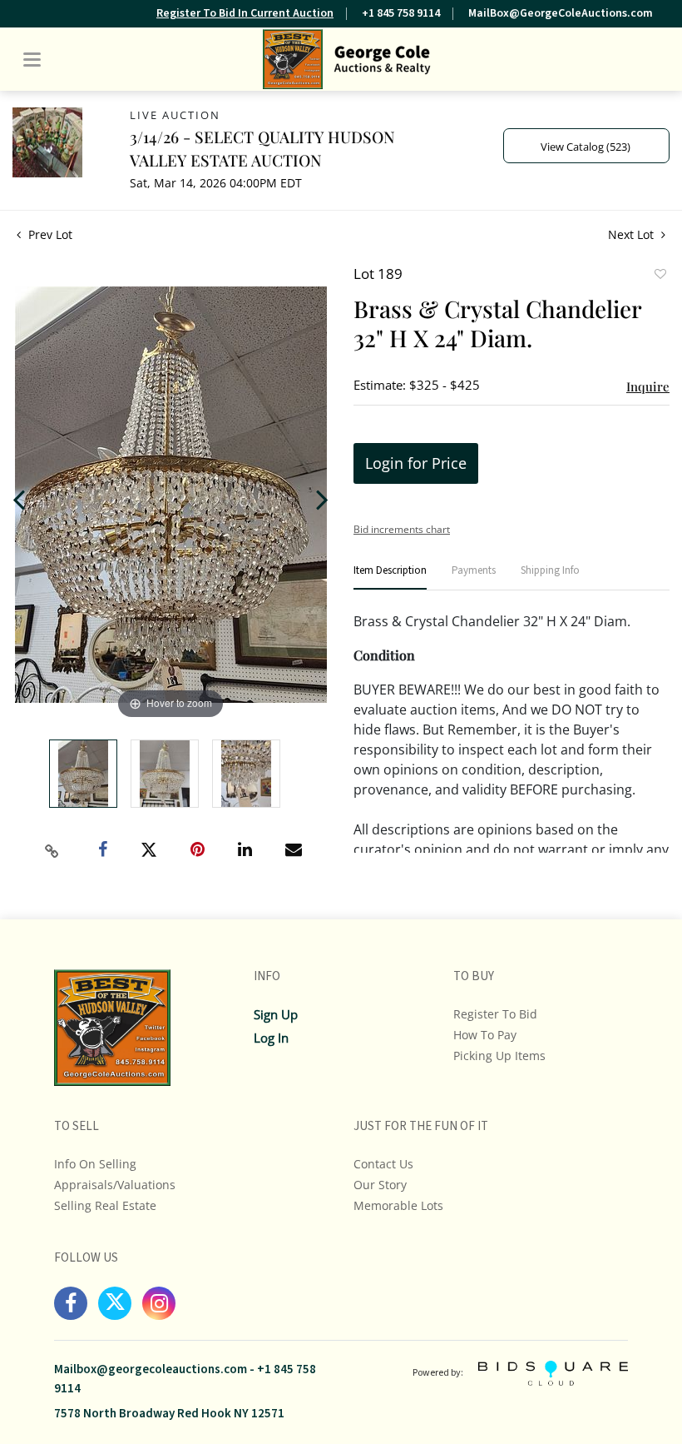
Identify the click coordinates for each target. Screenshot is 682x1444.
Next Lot (632, 234)
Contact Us (383, 1164)
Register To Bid (495, 1014)
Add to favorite (660, 276)
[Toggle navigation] (32, 59)
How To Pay (484, 1035)
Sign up (276, 1014)
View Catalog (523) (585, 146)
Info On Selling (95, 1164)
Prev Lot (48, 234)
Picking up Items (499, 1055)
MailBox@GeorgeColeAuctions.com (560, 13)
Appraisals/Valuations (114, 1185)
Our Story (380, 1185)
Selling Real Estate (105, 1205)
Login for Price (416, 463)
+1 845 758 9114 (401, 13)
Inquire (648, 386)
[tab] (390, 577)
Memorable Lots (398, 1205)
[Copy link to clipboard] (52, 851)
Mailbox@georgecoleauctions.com (150, 1369)
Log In (271, 1037)
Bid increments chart (401, 529)
